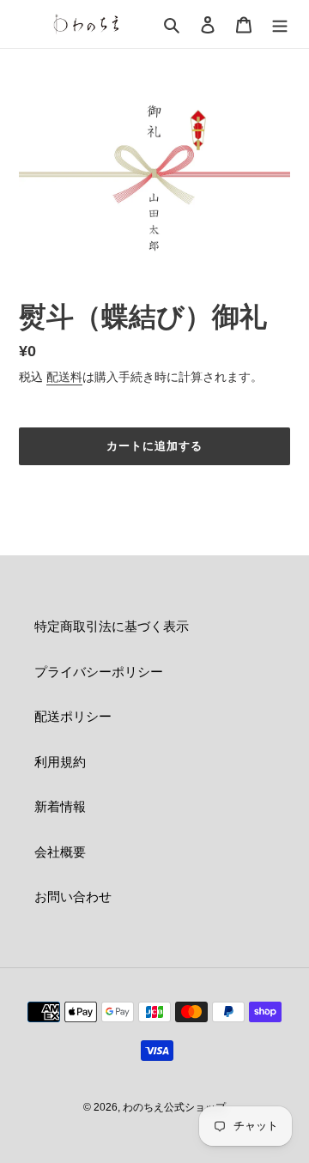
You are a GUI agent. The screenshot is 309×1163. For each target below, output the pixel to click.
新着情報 (60, 806)
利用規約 (60, 761)
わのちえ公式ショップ (174, 1107)
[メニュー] (280, 24)
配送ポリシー (73, 716)
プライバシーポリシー (98, 671)
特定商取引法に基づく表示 (111, 626)
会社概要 (60, 852)
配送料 (64, 377)
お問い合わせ (73, 896)
